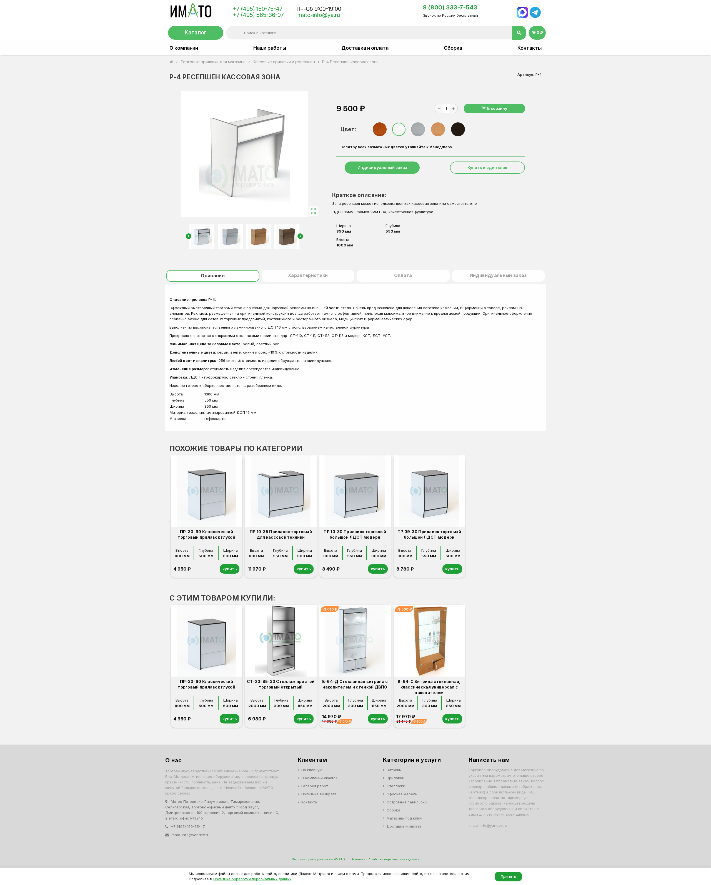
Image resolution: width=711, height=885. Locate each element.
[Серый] (418, 129)
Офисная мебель (402, 794)
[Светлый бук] (438, 129)
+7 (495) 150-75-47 (257, 9)
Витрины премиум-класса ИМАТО (318, 859)
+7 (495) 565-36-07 (258, 15)
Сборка (453, 48)
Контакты (529, 48)
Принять (508, 876)
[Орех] (379, 129)
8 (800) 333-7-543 (450, 7)
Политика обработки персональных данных (385, 859)
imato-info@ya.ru (318, 15)
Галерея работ (314, 786)
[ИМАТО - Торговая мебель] (190, 11)
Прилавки (395, 778)
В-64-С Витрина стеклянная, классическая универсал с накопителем (429, 687)
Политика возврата (319, 794)
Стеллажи (396, 786)
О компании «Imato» (319, 778)
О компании (183, 48)
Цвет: (348, 129)
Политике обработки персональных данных (252, 879)
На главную (311, 770)
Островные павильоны (407, 802)
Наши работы (269, 48)
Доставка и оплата (365, 48)
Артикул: (525, 74)
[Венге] (458, 129)
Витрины (394, 770)
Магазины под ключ (404, 818)
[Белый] (399, 129)
